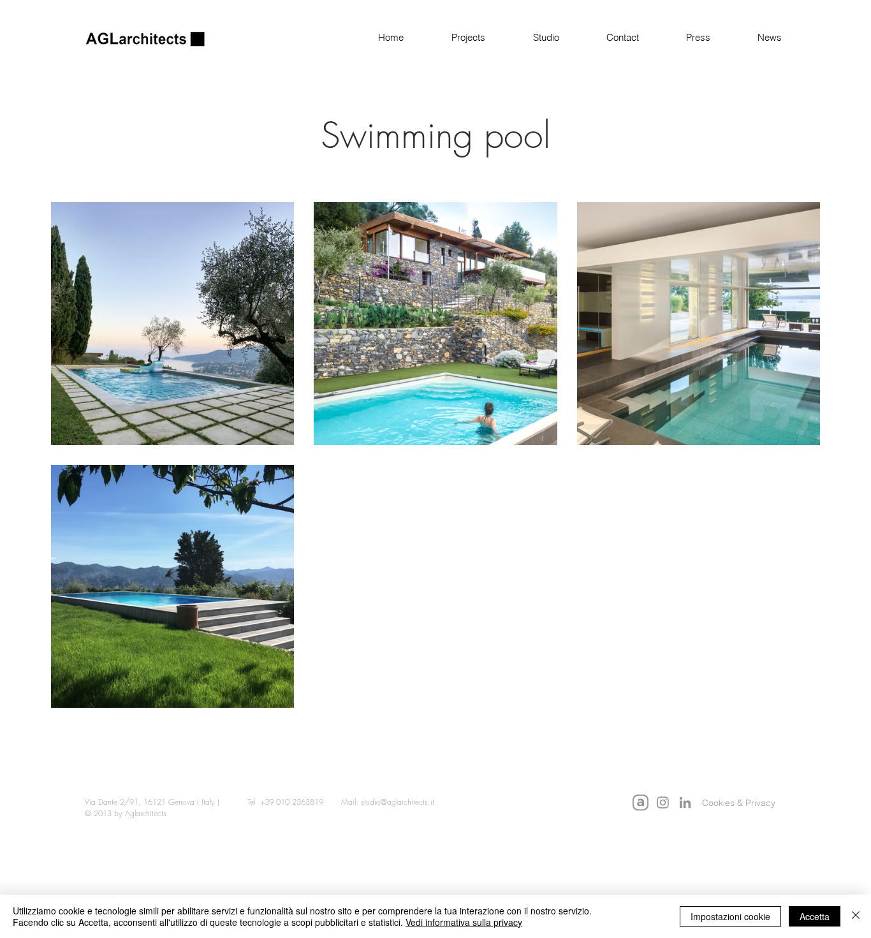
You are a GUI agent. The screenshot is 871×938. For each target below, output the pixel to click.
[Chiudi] (855, 916)
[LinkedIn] (685, 802)
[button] (454, 38)
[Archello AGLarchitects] (640, 802)
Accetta (815, 916)
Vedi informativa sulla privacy (464, 922)
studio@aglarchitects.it (397, 801)
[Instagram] (663, 802)
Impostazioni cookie (730, 916)
